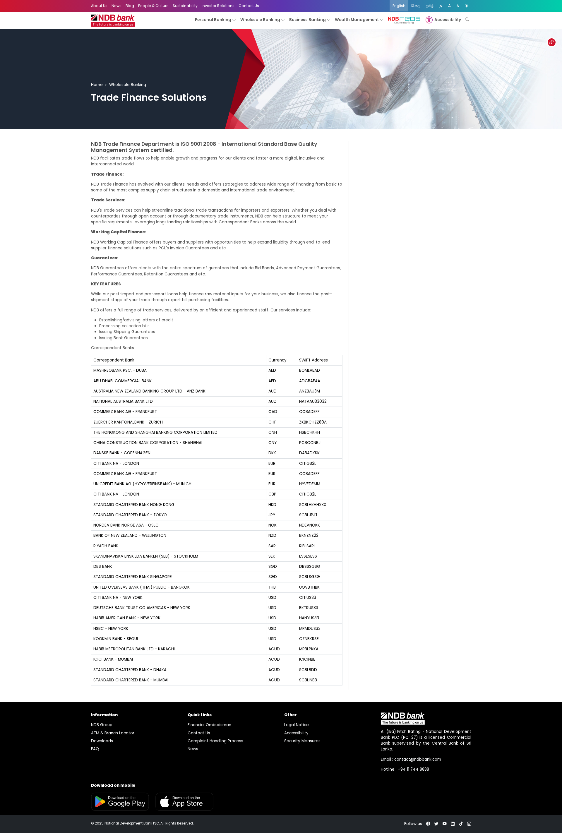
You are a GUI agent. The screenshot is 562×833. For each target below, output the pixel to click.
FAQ (95, 749)
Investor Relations (218, 5)
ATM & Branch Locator (112, 733)
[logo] (113, 20)
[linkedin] (453, 824)
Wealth (357, 20)
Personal (213, 20)
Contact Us (249, 5)
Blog (130, 5)
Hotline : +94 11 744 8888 (405, 769)
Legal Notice (296, 725)
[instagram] (469, 824)
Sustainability (185, 5)
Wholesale (260, 20)
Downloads (102, 741)
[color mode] (466, 5)
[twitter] (436, 824)
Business (307, 20)
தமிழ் (430, 5)
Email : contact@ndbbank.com (411, 759)
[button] (442, 20)
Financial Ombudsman (209, 725)
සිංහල (415, 5)
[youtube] (445, 824)
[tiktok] (461, 824)
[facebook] (428, 824)
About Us (99, 5)
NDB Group (101, 725)
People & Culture (153, 5)
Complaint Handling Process (215, 741)
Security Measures (302, 741)
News (116, 5)
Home (97, 85)
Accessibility (296, 733)
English (399, 5)
